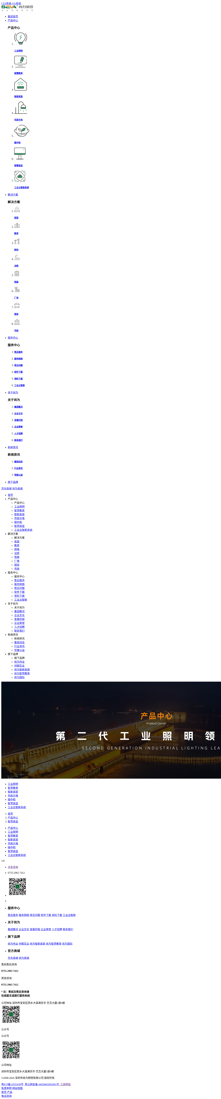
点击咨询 (13, 867)
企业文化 (19, 615)
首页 (10, 495)
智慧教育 (19, 510)
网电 (16, 549)
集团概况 (19, 611)
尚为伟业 (19, 661)
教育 (16, 545)
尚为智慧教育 (22, 673)
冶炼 (16, 553)
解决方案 (13, 194)
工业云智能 (20, 599)
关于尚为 (13, 392)
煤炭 (16, 564)
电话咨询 (6, 1096)
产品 (9, 1092)
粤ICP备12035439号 (12, 1084)
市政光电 (19, 518)
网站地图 (17, 1088)
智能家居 (19, 514)
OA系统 (16, 3)
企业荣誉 (19, 623)
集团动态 (19, 642)
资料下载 (19, 596)
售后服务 (19, 580)
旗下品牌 (13, 482)
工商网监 (65, 1084)
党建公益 (19, 650)
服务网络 (19, 584)
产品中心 (13, 20)
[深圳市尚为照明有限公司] (17, 10)
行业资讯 (19, 646)
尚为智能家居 (22, 669)
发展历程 (19, 619)
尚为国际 (19, 677)
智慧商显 (19, 526)
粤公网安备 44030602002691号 (42, 1084)
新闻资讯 (13, 447)
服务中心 (13, 337)
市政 (16, 568)
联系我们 (19, 630)
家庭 (16, 541)
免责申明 (6, 1088)
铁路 (16, 557)
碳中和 (18, 522)
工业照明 (19, 506)
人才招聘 (19, 627)
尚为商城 (17, 488)
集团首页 (13, 16)
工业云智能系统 (23, 530)
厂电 (16, 561)
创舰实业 (19, 665)
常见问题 (19, 588)
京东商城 (6, 488)
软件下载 (19, 592)
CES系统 (6, 3)
